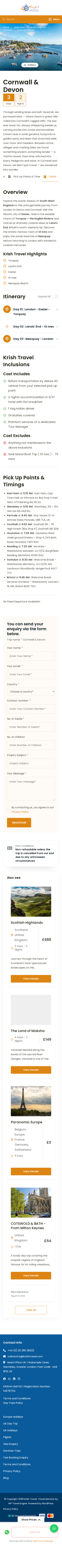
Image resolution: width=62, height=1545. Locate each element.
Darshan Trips (12, 1451)
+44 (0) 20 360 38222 (21, 1350)
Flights (7, 1437)
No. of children (16, 737)
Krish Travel (30, 1499)
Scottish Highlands (27, 922)
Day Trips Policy (13, 1403)
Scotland (21, 930)
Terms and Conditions (17, 1398)
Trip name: (14, 639)
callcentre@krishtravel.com (25, 1356)
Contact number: (19, 700)
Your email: (14, 666)
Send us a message (43, 1541)
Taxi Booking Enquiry (15, 1457)
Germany (21, 1145)
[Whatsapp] (7, 1532)
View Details (31, 978)
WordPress (47, 1503)
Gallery (31, 65)
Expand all (44, 296)
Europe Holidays (13, 1417)
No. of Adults (15, 719)
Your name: (15, 648)
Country (13, 684)
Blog (6, 1478)
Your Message (16, 773)
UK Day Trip (10, 1423)
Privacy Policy (20, 812)
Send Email (19, 822)
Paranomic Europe (26, 1122)
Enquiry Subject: (17, 755)
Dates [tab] (52, 176)
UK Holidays (10, 1430)
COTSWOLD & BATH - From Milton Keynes (28, 1225)
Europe (19, 1134)
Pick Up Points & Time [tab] (26, 176)
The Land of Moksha (28, 1031)
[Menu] (50, 19)
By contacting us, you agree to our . (32, 810)
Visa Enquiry (10, 1444)
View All (31, 1310)
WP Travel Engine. (18, 1503)
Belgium (20, 1129)
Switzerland (23, 1150)
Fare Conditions (24, 845)
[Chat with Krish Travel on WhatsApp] (54, 1528)
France (19, 1139)
